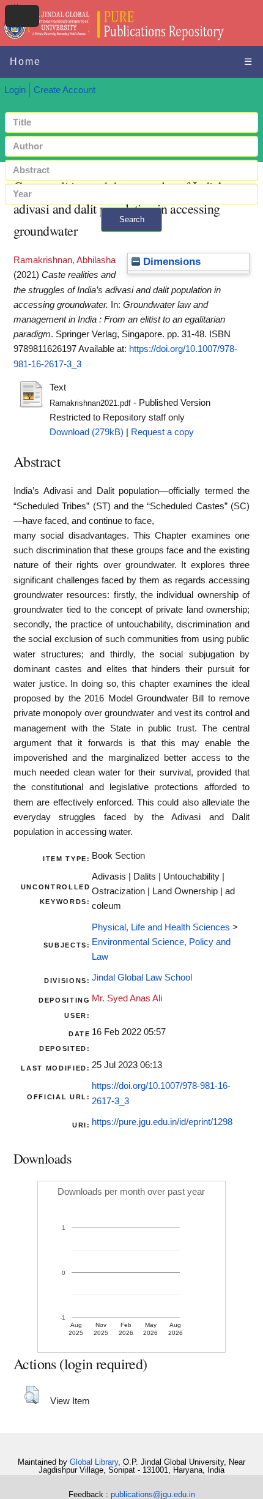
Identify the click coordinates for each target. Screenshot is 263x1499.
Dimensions (170, 261)
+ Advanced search (131, 239)
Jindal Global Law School (142, 977)
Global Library (94, 1462)
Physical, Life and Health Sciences (161, 927)
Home (25, 61)
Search (131, 219)
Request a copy (162, 432)
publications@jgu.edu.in (153, 1494)
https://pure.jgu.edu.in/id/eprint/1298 (162, 1122)
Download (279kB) (87, 432)
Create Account (64, 90)
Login (15, 90)
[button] (31, 1395)
